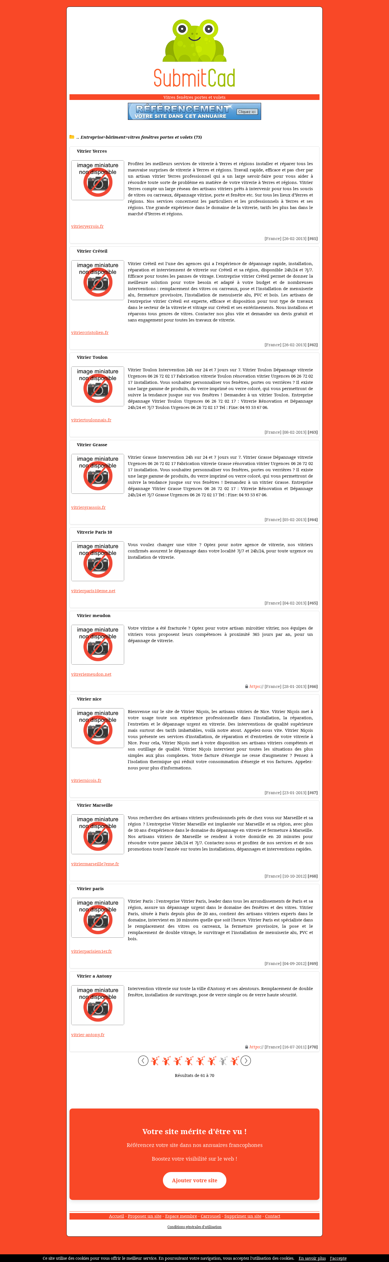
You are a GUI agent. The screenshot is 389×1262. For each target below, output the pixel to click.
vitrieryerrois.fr (87, 226)
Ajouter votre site (194, 1180)
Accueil (116, 1216)
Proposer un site (144, 1216)
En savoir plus (312, 1258)
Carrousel (211, 1216)
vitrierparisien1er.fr (91, 951)
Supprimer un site (242, 1216)
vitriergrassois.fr (88, 507)
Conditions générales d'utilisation (194, 1226)
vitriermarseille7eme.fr (95, 863)
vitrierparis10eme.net (93, 590)
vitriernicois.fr (86, 780)
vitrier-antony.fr (88, 1034)
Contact (272, 1216)
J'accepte (338, 1258)
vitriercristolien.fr (89, 332)
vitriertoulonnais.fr (91, 420)
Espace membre (181, 1216)
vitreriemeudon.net (91, 674)
